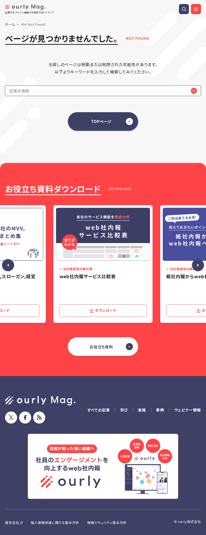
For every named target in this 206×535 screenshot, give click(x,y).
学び (124, 410)
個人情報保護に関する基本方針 (55, 522)
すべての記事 (98, 410)
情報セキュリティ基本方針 (107, 522)
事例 (160, 410)
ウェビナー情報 (187, 410)
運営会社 (12, 522)
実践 (142, 410)
